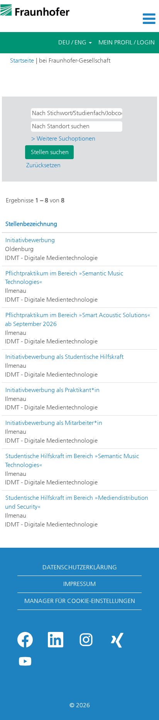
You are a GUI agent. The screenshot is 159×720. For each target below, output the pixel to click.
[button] (132, 19)
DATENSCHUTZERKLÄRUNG (79, 567)
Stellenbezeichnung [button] (31, 224)
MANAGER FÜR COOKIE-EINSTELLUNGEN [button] (79, 601)
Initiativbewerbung (30, 240)
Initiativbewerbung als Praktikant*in (52, 390)
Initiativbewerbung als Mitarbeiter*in (53, 422)
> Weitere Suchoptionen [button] (63, 138)
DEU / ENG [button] (73, 42)
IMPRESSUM (79, 584)
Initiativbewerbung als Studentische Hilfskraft (64, 356)
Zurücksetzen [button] (43, 165)
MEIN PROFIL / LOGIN (126, 42)
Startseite (22, 60)
